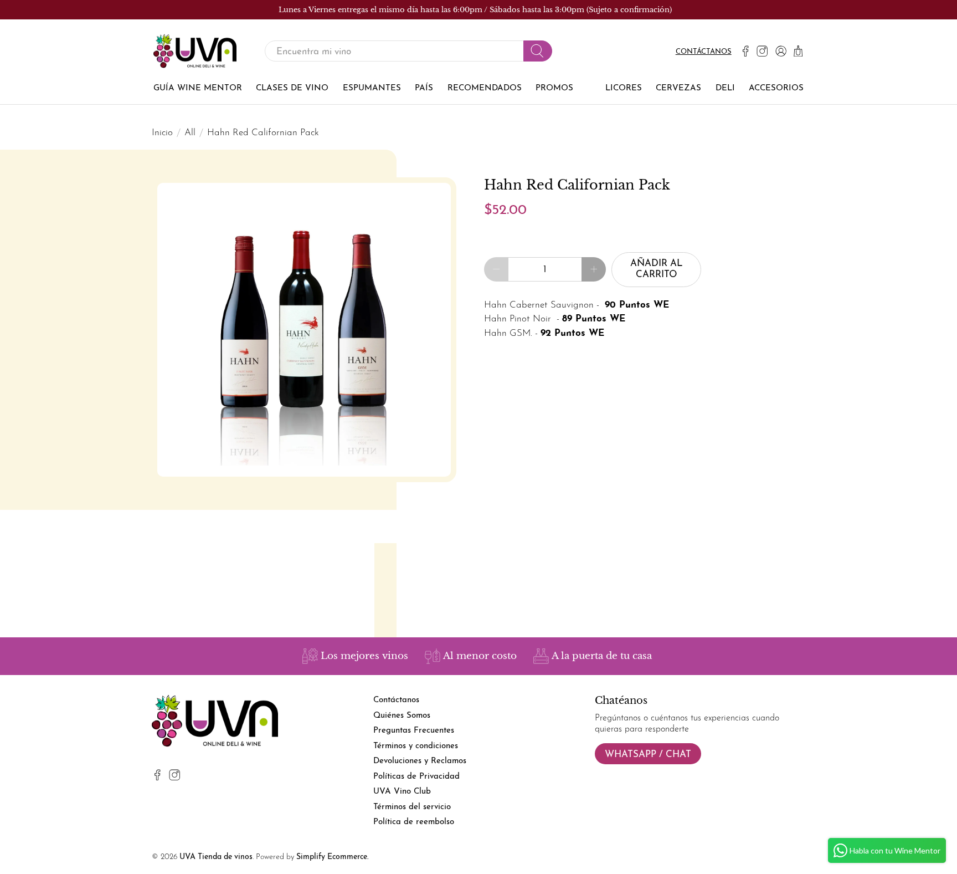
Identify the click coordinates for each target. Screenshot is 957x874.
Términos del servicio (412, 807)
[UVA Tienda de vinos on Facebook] (745, 51)
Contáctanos (704, 51)
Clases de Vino (292, 88)
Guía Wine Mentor (197, 88)
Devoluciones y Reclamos (419, 761)
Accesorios (776, 88)
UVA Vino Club (402, 792)
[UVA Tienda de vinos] (194, 51)
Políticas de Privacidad (416, 777)
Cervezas (678, 88)
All (189, 132)
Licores (623, 88)
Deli (725, 88)
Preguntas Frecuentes (413, 731)
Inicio (162, 132)
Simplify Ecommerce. (332, 857)
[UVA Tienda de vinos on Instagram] (762, 51)
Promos (554, 88)
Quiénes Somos (401, 716)
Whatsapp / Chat (648, 754)
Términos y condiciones (415, 746)
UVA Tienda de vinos (216, 857)
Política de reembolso (413, 822)
